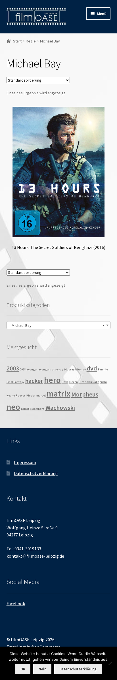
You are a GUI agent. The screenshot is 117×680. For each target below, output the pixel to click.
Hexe (65, 382)
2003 (13, 368)
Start (17, 41)
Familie (103, 369)
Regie (31, 41)
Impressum (25, 462)
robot (25, 409)
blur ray (80, 369)
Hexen (73, 382)
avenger (31, 369)
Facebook (16, 603)
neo (13, 407)
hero (52, 380)
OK (22, 669)
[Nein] (110, 663)
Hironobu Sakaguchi (93, 382)
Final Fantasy (15, 382)
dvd (92, 368)
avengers (44, 369)
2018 (23, 369)
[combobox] (59, 325)
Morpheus (84, 394)
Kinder (30, 395)
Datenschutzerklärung (36, 473)
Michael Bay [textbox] (57, 325)
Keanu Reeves (16, 395)
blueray (69, 369)
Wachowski (60, 408)
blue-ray (57, 369)
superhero (37, 409)
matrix (58, 393)
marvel (41, 395)
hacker (34, 381)
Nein (42, 669)
